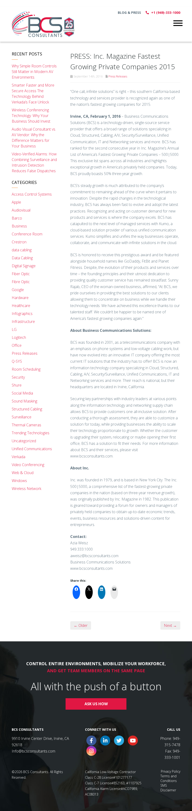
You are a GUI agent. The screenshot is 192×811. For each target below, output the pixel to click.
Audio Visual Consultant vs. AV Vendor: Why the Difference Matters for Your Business (34, 138)
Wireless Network (26, 488)
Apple (16, 202)
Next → (170, 625)
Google (18, 289)
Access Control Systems (32, 194)
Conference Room (27, 234)
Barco (17, 218)
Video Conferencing (28, 464)
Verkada (18, 456)
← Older (81, 625)
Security (18, 377)
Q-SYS (17, 361)
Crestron (19, 242)
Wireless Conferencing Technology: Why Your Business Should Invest (31, 115)
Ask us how (96, 703)
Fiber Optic (21, 273)
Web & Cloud (22, 472)
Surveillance (21, 417)
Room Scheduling (26, 369)
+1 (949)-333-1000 (165, 12)
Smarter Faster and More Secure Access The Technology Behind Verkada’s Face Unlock (33, 94)
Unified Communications (32, 448)
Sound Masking (24, 401)
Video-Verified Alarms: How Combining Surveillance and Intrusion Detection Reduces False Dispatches (34, 162)
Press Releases (117, 76)
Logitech (19, 337)
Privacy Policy (170, 771)
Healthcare (21, 305)
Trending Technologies (30, 432)
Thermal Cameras (26, 424)
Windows (19, 480)
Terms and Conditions (168, 778)
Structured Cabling (27, 409)
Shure (17, 385)
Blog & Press (129, 12)
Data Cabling (22, 257)
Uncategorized (24, 440)
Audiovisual (21, 210)
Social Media (22, 393)
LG (14, 329)
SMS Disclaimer (168, 787)
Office (17, 345)
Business (19, 226)
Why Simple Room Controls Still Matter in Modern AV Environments (34, 71)
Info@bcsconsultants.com (33, 751)
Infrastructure (23, 321)
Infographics (22, 313)
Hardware (20, 297)
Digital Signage (24, 265)
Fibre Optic (21, 281)
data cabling (22, 249)
